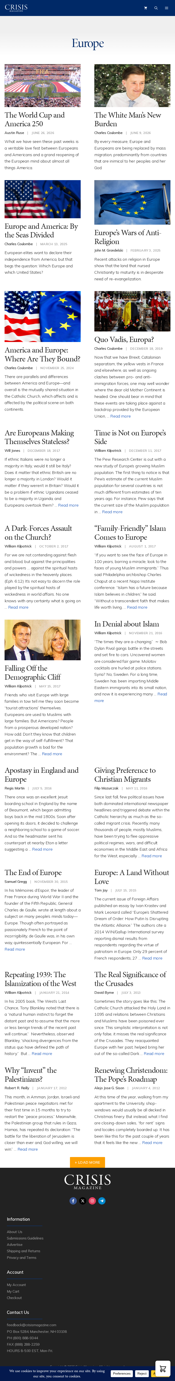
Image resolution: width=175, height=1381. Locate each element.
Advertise (15, 1244)
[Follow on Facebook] (73, 1201)
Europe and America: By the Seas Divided (41, 231)
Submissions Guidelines (25, 1238)
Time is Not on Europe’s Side (130, 437)
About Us (14, 1231)
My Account (16, 1284)
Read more (120, 415)
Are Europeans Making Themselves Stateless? (39, 437)
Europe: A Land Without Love (131, 877)
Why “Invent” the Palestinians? (31, 1075)
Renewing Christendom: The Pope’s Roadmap (130, 1075)
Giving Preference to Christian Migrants (125, 775)
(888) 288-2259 (27, 1344)
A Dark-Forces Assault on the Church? (38, 533)
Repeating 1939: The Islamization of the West (40, 979)
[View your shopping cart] (145, 8)
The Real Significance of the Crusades (130, 979)
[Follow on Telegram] (102, 1201)
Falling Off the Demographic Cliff (32, 673)
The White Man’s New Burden (127, 119)
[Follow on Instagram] (92, 1201)
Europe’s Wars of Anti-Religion (127, 237)
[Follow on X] (82, 1201)
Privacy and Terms (21, 1257)
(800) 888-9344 (25, 1338)
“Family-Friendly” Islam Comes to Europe (130, 533)
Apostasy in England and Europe (41, 775)
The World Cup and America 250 (34, 119)
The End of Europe (33, 872)
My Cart (13, 1291)
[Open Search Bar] (156, 8)
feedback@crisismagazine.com (31, 1325)
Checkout (14, 1297)
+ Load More (87, 1162)
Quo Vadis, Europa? (124, 339)
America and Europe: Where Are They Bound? (42, 354)
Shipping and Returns (23, 1251)
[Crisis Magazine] (16, 8)
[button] (162, 1368)
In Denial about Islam (126, 623)
